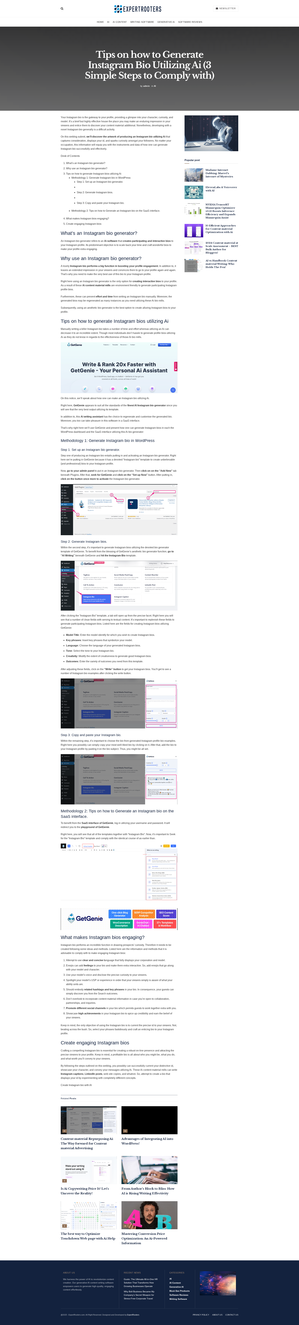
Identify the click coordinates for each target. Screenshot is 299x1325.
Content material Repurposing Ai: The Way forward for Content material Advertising (87, 1143)
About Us (217, 1315)
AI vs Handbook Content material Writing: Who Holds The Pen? (221, 264)
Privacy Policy (201, 1315)
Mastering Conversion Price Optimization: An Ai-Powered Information (144, 1238)
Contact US (231, 1315)
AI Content (120, 22)
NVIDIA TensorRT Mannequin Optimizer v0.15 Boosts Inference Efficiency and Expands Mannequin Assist (220, 211)
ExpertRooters (133, 1315)
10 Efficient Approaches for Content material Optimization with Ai (221, 229)
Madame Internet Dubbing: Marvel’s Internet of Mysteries (219, 173)
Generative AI (166, 22)
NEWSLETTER (227, 8)
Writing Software (142, 22)
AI (108, 22)
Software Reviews (190, 22)
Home (100, 22)
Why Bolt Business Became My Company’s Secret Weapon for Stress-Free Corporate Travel (139, 1295)
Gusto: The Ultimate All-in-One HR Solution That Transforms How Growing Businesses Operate (141, 1282)
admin (146, 86)
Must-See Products (179, 1291)
